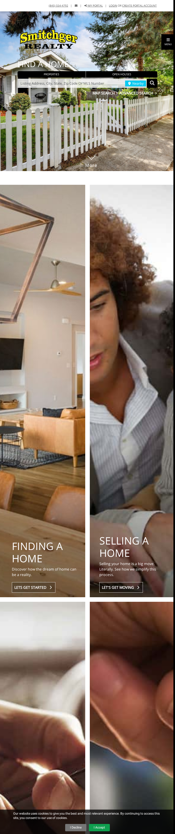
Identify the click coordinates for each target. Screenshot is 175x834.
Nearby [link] (137, 83)
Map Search (104, 93)
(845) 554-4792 (58, 6)
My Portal (95, 6)
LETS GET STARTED (31, 587)
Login (113, 6)
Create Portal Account (139, 6)
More (91, 158)
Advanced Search (136, 93)
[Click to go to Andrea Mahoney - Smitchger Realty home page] (49, 39)
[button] (168, 42)
